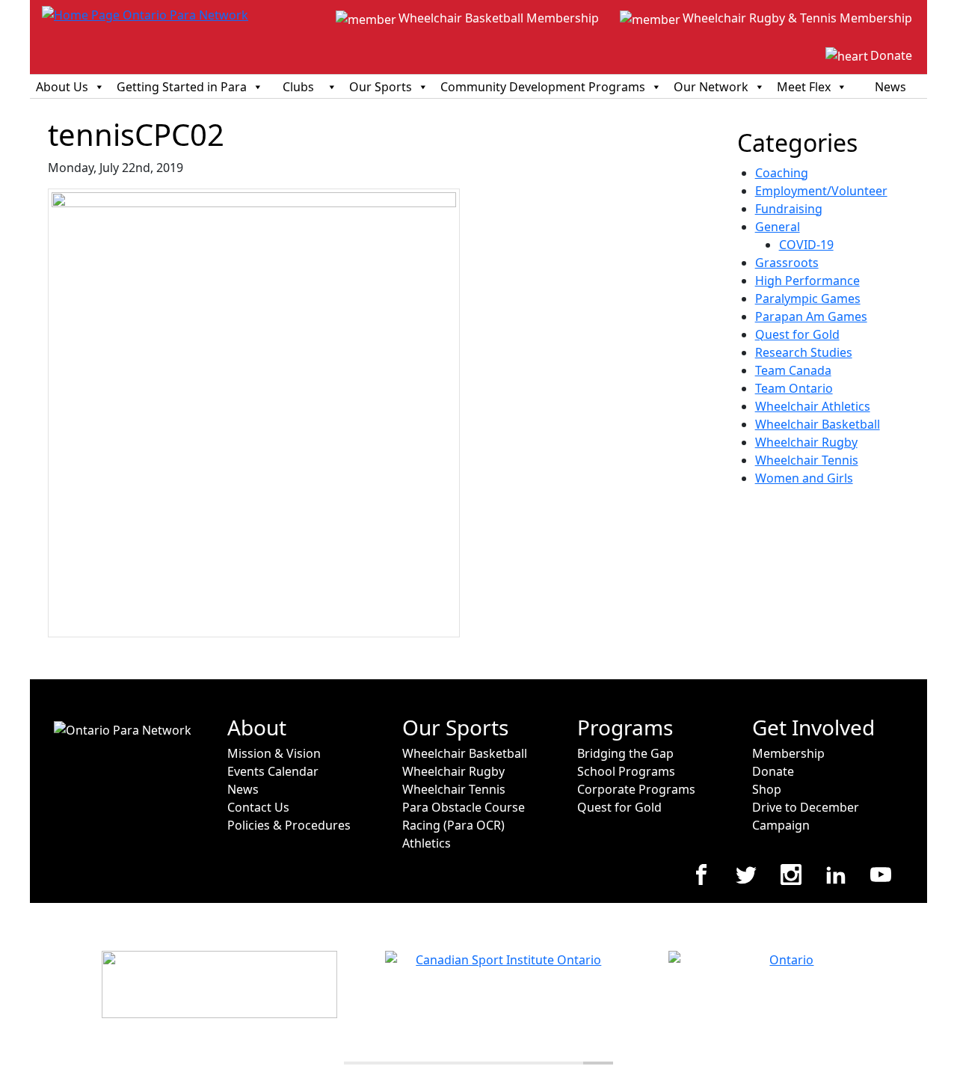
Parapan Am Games (811, 316)
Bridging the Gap (625, 753)
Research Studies (803, 352)
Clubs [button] (298, 87)
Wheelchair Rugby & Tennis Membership (797, 18)
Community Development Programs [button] (542, 87)
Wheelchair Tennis (806, 460)
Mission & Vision (274, 753)
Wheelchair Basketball (817, 424)
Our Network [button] (711, 87)
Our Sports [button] (380, 87)
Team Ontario (794, 388)
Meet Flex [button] (804, 87)
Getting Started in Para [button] (182, 87)
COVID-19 (806, 244)
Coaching (781, 173)
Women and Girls (804, 478)
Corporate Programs (636, 789)
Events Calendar (273, 771)
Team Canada (793, 370)
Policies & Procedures (289, 825)
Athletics (426, 843)
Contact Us (258, 807)
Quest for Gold (797, 334)
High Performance (807, 280)
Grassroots (787, 262)
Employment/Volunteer (821, 191)
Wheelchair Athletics (812, 406)
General (777, 226)
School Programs (626, 771)
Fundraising (788, 208)
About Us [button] (62, 87)
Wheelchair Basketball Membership (499, 18)
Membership (788, 753)
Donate (891, 55)
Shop (766, 789)
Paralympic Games (808, 298)
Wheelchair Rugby (806, 442)
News (890, 87)
